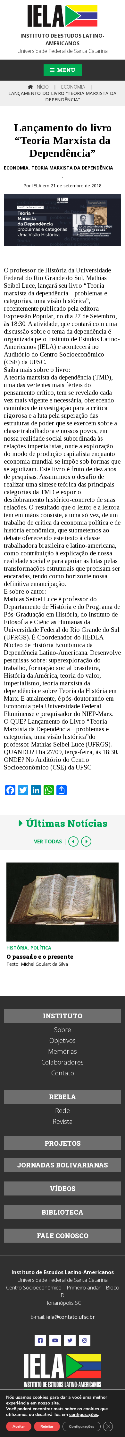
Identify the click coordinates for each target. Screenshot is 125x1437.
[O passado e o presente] (62, 902)
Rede (62, 1111)
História (17, 948)
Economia (16, 168)
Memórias (62, 1051)
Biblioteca (62, 1212)
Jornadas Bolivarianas (62, 1165)
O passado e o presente (39, 956)
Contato (62, 1073)
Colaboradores (62, 1062)
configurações (83, 1415)
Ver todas (48, 841)
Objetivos (62, 1040)
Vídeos (63, 1188)
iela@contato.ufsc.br (70, 1316)
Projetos (63, 1143)
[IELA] (62, 16)
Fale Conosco (62, 1235)
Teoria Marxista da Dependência (72, 168)
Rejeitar (47, 1426)
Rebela (62, 1097)
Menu (65, 70)
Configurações (81, 1426)
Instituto (62, 1016)
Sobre (62, 1030)
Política (40, 948)
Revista (63, 1121)
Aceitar (19, 1426)
